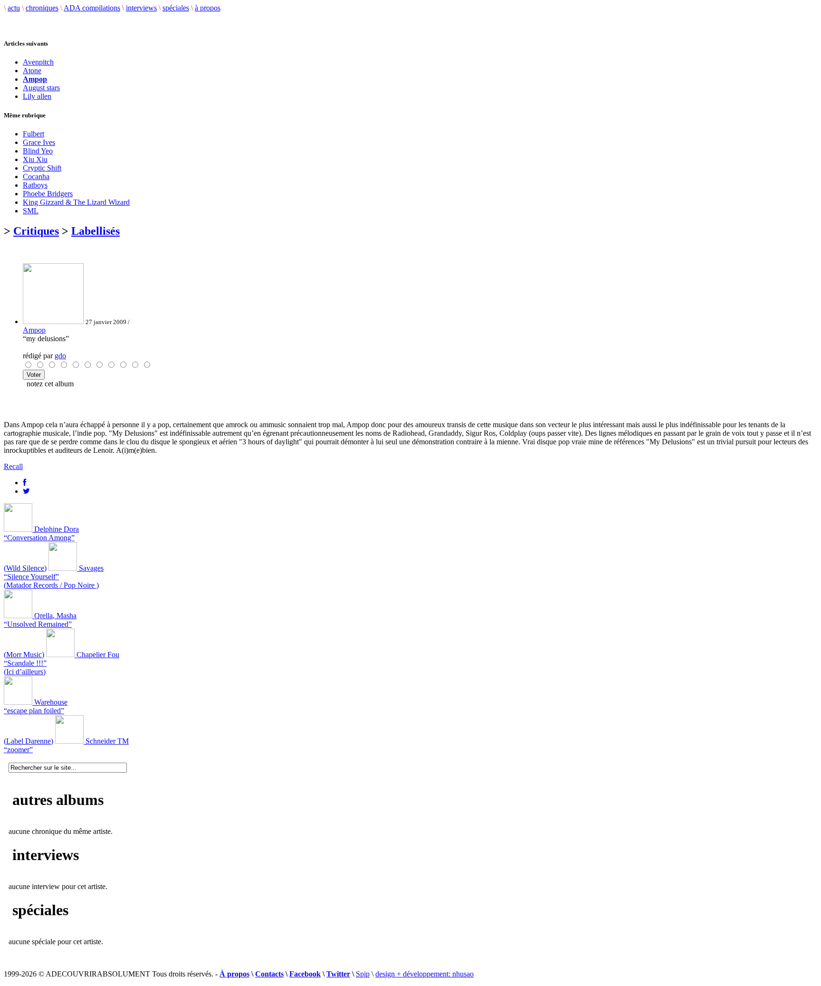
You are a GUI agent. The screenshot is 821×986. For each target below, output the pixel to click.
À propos (234, 974)
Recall (13, 466)
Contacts (269, 974)
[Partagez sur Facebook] (24, 483)
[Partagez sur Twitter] (26, 491)
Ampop (34, 330)
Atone (32, 71)
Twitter (338, 974)
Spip (363, 974)
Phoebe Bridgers (48, 194)
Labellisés (95, 231)
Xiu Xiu (35, 159)
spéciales (175, 8)
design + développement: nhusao (424, 974)
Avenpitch (38, 62)
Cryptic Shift (42, 168)
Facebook (305, 974)
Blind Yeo (38, 151)
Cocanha (36, 176)
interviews (141, 8)
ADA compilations (92, 8)
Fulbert (33, 134)
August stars (41, 88)
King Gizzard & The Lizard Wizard (76, 202)
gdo (60, 356)
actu (14, 8)
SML (30, 211)
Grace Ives (39, 142)
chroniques (42, 8)
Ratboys (35, 185)
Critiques (36, 231)
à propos (207, 8)
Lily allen (37, 96)
